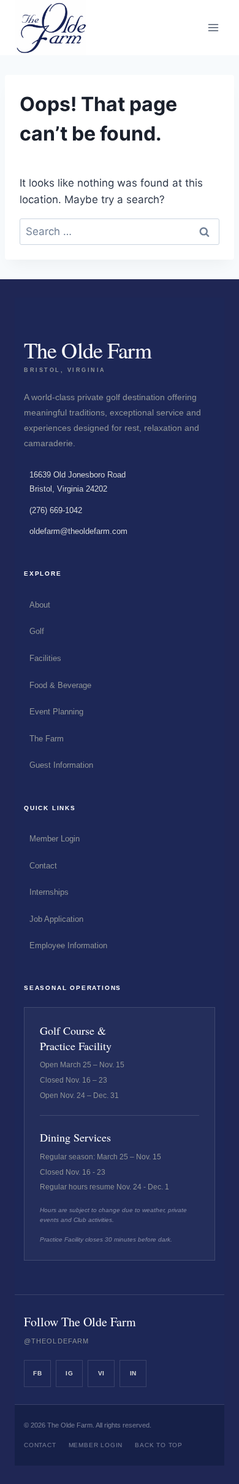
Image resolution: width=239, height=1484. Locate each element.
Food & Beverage (60, 685)
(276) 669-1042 (55, 510)
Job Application (56, 919)
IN (133, 1373)
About (39, 604)
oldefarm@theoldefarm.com (78, 531)
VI (101, 1373)
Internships (49, 892)
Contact (43, 865)
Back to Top (159, 1445)
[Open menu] (213, 27)
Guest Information (61, 765)
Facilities (45, 658)
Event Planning (56, 711)
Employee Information (68, 945)
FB (37, 1373)
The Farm (46, 738)
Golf (36, 631)
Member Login (54, 838)
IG (69, 1373)
